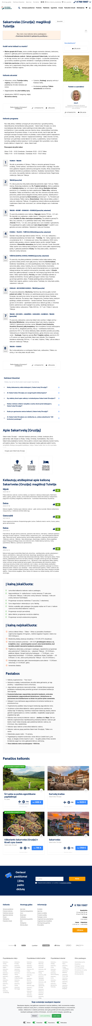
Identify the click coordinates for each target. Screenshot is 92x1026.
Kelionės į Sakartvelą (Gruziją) (41, 985)
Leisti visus (56, 1016)
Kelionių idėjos (24, 925)
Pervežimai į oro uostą (81, 970)
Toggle (25, 1022)
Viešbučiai (23, 917)
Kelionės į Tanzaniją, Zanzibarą (41, 978)
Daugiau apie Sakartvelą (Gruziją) (15, 451)
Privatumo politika (42, 915)
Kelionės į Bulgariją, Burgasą (65, 987)
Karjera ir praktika (42, 913)
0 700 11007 (80, 905)
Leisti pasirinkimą (45, 1016)
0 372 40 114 (76, 924)
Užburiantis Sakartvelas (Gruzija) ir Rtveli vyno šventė (21, 841)
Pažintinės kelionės (8, 913)
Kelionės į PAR (42, 974)
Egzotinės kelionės (8, 915)
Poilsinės (39, 8)
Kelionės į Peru (31, 973)
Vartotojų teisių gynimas (43, 923)
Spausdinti (60, 21)
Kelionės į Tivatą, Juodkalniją (65, 967)
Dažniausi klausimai (18, 2)
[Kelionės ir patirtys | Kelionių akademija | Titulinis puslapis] (8, 8)
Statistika (39, 1022)
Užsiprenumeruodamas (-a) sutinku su (54, 883)
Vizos (21, 913)
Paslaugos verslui (42, 917)
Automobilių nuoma (80, 962)
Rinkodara (64, 1022)
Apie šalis (22, 909)
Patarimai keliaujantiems (26, 911)
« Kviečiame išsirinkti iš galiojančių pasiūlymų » (31, 36)
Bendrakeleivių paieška (26, 919)
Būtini (28, 1022)
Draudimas (77, 964)
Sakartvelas (54, 840)
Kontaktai (36, 2)
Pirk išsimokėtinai (79, 968)
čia (70, 1012)
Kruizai (60, 8)
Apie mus (28, 2)
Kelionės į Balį (30, 985)
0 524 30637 (84, 919)
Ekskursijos (23, 915)
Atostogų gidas (6, 2)
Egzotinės (54, 8)
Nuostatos (51, 1022)
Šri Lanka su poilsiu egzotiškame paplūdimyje (19, 795)
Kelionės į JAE (42, 982)
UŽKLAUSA (77, 48)
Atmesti (34, 1016)
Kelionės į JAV (42, 969)
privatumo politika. (65, 883)
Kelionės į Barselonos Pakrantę (54, 985)
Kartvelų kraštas (57, 794)
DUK (21, 921)
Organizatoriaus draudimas (44, 921)
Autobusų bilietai (79, 972)
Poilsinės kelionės (8, 911)
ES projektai (40, 925)
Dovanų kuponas (79, 974)
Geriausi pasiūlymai (28, 8)
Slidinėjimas (80, 8)
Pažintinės (46, 8)
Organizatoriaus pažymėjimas (45, 919)
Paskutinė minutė (69, 8)
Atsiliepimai (23, 923)
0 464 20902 (83, 924)
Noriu (77, 879)
